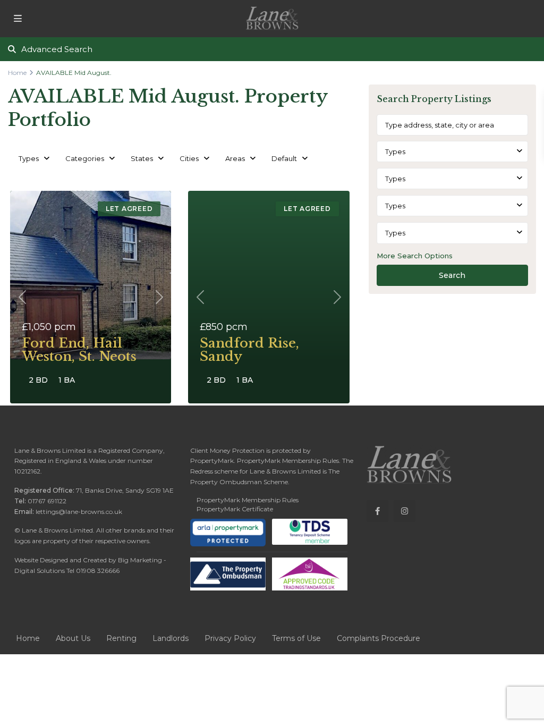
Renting (121, 638)
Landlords (170, 638)
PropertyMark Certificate (235, 509)
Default (284, 158)
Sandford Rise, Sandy (249, 349)
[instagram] (404, 511)
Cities (189, 158)
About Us (73, 638)
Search (452, 275)
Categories (84, 158)
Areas (235, 158)
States (142, 158)
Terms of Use (296, 638)
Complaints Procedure (378, 638)
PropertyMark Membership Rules (248, 500)
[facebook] (377, 511)
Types (29, 158)
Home (17, 73)
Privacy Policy (230, 638)
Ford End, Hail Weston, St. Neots (79, 349)
